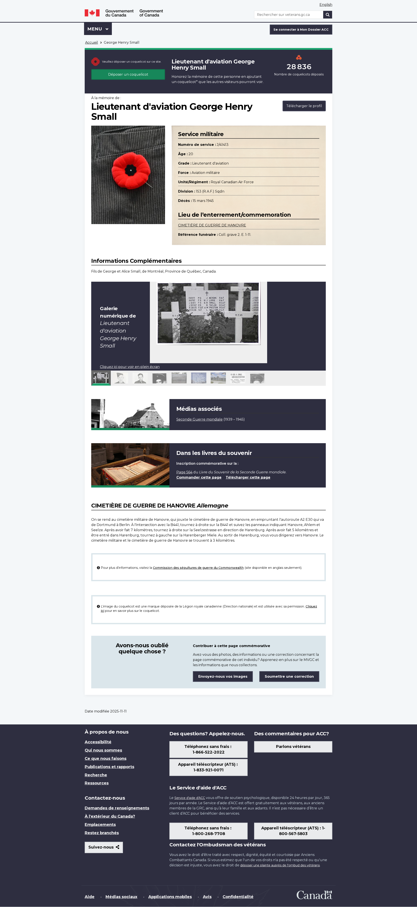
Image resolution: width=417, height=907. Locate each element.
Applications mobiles (170, 896)
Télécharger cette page (248, 477)
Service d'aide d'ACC (189, 798)
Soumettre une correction (289, 676)
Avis (207, 896)
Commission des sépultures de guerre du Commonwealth (198, 568)
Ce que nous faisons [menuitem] (105, 758)
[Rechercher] (327, 15)
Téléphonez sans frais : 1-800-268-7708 (208, 831)
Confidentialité (238, 896)
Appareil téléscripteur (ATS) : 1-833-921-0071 (208, 767)
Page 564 (184, 472)
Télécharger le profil (304, 106)
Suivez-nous (105, 849)
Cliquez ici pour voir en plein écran (130, 367)
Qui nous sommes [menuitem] (103, 750)
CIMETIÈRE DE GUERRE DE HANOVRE (212, 225)
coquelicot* (187, 82)
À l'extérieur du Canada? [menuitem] (110, 816)
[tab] (101, 378)
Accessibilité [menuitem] (98, 742)
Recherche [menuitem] (96, 775)
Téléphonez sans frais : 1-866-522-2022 (208, 749)
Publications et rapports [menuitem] (109, 766)
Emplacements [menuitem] (100, 824)
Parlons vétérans (293, 746)
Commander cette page (199, 477)
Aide (89, 896)
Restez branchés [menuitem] (102, 832)
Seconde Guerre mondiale (199, 419)
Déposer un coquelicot (128, 74)
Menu (99, 29)
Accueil (91, 42)
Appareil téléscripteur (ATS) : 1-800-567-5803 (293, 831)
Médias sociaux (121, 896)
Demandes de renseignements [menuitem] (117, 808)
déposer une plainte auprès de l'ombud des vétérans (280, 865)
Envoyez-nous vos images (222, 676)
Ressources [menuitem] (97, 783)
